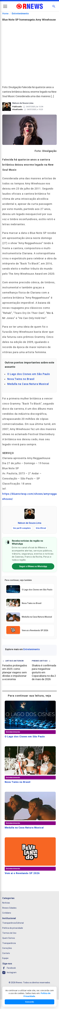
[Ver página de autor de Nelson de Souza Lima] (29, 514)
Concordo (29, 1002)
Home (5, 13)
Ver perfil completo (22, 528)
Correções (7, 948)
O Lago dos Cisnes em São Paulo (28, 374)
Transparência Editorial (13, 923)
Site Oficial (41, 528)
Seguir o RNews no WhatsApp (33, 566)
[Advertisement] (29, 52)
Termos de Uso (9, 933)
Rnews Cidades (9, 908)
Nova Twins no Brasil (20, 379)
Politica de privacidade (12, 928)
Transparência (9, 943)
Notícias (6, 903)
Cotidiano (6, 913)
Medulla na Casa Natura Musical (28, 384)
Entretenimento (20, 13)
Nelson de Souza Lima (29, 523)
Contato (6, 953)
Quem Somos (8, 938)
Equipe (5, 958)
